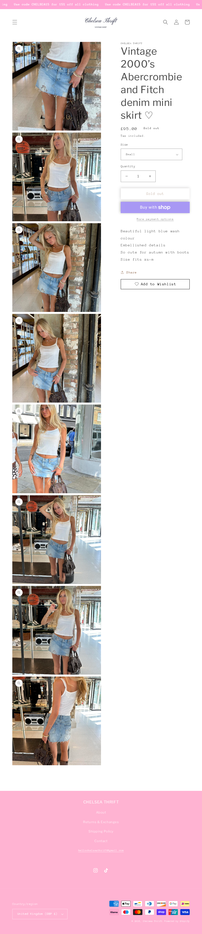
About (101, 812)
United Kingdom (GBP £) (37, 914)
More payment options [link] (155, 219)
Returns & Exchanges (101, 822)
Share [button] (131, 272)
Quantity (128, 166)
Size (124, 144)
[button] (14, 22)
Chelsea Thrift (153, 921)
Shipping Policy (101, 831)
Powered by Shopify (177, 921)
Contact (100, 841)
